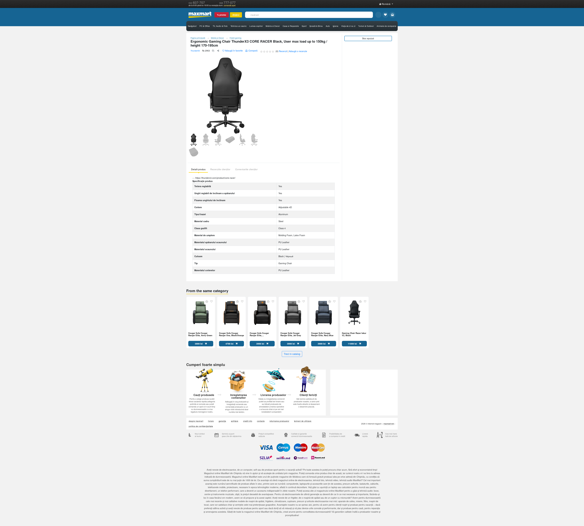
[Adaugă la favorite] (211, 301)
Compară (253, 50)
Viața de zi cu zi (348, 26)
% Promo (221, 14)
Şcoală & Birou (316, 26)
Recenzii (283, 51)
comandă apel (230, 5)
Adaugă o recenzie (298, 51)
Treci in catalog (292, 354)
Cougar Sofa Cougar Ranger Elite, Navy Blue (322, 334)
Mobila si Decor (273, 26)
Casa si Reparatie (291, 26)
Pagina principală (198, 38)
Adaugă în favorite (234, 50)
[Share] (218, 50)
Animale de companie (386, 26)
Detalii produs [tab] (198, 169)
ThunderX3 (195, 50)
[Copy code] (213, 50)
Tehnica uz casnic (239, 26)
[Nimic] (392, 15)
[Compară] (207, 301)
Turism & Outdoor (366, 26)
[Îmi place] (385, 15)
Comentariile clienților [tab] (246, 169)
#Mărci (236, 14)
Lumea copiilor (256, 26)
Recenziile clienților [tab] (220, 169)
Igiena (335, 26)
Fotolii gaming (235, 38)
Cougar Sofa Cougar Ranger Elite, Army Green (200, 334)
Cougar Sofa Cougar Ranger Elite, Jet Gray (290, 334)
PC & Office (205, 26)
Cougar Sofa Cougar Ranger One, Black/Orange (231, 334)
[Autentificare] (378, 15)
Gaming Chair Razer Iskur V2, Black (354, 334)
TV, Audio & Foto (220, 26)
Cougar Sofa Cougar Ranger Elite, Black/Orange (259, 334)
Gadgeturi (192, 26)
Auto (328, 26)
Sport (304, 26)
